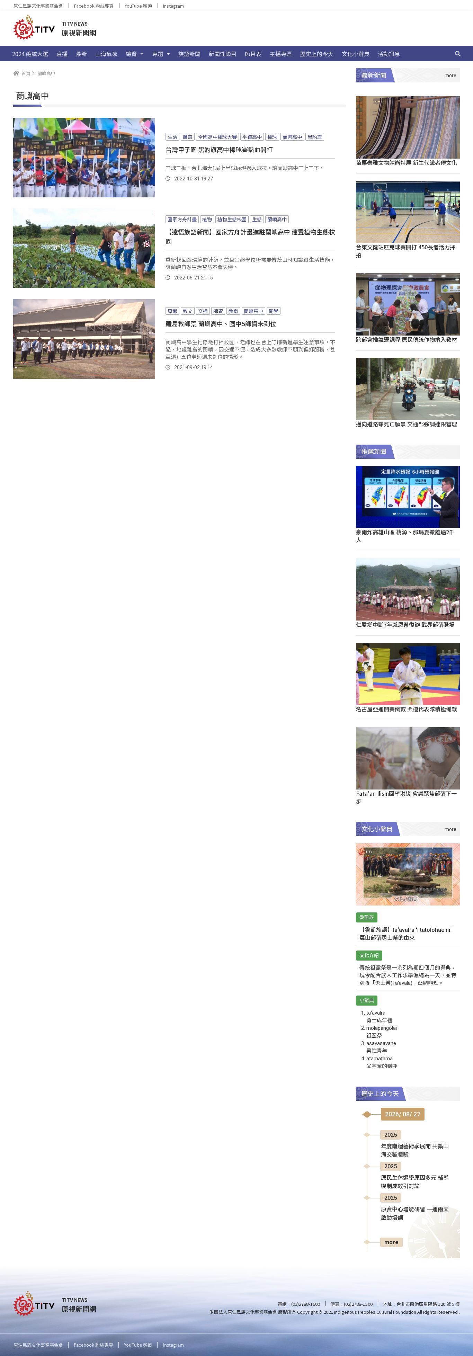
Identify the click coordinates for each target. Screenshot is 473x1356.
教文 (188, 310)
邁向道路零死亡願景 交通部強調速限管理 (406, 424)
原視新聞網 (79, 32)
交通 (203, 310)
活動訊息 (389, 54)
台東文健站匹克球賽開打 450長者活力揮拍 (405, 251)
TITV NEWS (75, 24)
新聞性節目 (223, 54)
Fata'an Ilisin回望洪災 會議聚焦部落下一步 (406, 797)
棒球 (272, 136)
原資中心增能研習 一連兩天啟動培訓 (415, 1213)
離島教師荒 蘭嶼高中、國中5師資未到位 (221, 323)
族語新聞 (189, 54)
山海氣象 (106, 54)
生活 (172, 136)
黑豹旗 (314, 136)
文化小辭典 (355, 54)
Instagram (173, 5)
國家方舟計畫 (182, 219)
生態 (257, 219)
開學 (273, 310)
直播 (62, 54)
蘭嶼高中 (292, 136)
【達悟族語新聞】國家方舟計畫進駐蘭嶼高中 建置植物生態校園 (250, 236)
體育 (188, 136)
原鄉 (172, 310)
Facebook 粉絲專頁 (94, 5)
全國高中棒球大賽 (217, 136)
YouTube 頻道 (138, 5)
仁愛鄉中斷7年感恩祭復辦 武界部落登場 (405, 624)
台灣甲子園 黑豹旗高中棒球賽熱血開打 (219, 149)
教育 (233, 310)
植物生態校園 (232, 219)
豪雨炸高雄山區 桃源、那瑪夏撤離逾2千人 (405, 536)
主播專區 (281, 54)
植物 (207, 219)
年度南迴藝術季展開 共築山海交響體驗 (415, 1150)
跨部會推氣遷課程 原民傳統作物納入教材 (406, 339)
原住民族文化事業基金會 (38, 5)
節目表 (253, 54)
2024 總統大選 (30, 54)
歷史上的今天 (316, 54)
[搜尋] (457, 53)
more (391, 1242)
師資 (218, 310)
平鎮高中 (252, 136)
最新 (81, 54)
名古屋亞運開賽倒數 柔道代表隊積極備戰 (406, 709)
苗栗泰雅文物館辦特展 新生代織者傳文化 (406, 162)
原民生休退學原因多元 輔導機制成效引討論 (415, 1182)
